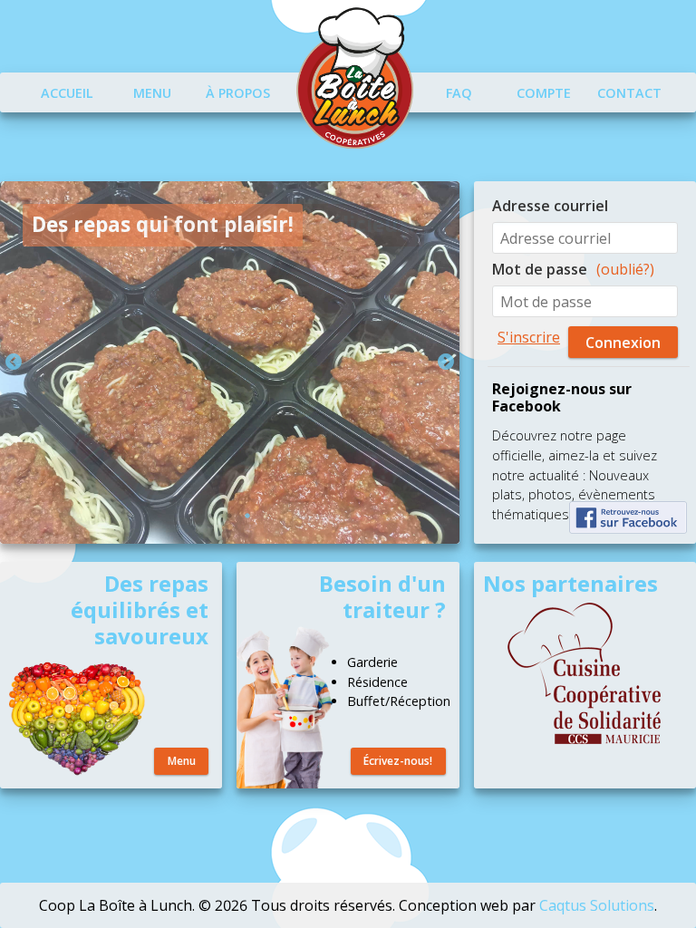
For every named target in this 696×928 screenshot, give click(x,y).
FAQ (459, 93)
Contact (629, 93)
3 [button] (247, 525)
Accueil (67, 93)
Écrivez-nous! (397, 760)
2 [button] (229, 525)
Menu (152, 93)
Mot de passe (539, 269)
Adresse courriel (550, 206)
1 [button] (211, 525)
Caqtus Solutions (596, 905)
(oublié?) (625, 269)
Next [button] (446, 362)
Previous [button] (14, 362)
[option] (229, 362)
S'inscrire (529, 337)
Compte (544, 93)
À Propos (238, 93)
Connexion (623, 343)
